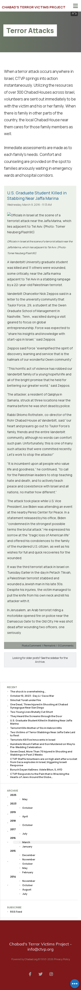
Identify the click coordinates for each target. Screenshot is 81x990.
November (28, 859)
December (28, 855)
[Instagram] (51, 973)
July (24, 833)
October (27, 807)
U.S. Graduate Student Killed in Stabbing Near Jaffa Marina (37, 195)
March (26, 842)
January (27, 846)
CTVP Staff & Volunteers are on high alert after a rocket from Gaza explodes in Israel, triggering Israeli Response (43, 762)
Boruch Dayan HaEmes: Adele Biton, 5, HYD (36, 769)
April (25, 816)
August (26, 889)
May (24, 799)
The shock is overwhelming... (28, 691)
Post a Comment (32, 645)
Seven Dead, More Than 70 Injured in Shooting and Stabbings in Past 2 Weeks (41, 753)
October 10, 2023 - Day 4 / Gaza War (32, 695)
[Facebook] (30, 973)
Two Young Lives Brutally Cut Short (31, 711)
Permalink (50, 645)
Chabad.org (31, 959)
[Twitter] (40, 973)
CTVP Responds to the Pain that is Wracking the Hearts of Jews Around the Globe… (39, 775)
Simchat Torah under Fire (25, 700)
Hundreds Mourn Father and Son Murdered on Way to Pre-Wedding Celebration (42, 745)
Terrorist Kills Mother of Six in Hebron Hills (36, 728)
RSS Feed (16, 911)
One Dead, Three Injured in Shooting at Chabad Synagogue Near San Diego (39, 706)
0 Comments (65, 645)
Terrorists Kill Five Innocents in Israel (32, 739)
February (27, 872)
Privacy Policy (62, 959)
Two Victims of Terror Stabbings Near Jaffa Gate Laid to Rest (42, 733)
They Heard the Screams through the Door (36, 716)
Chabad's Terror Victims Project (33, 7)
